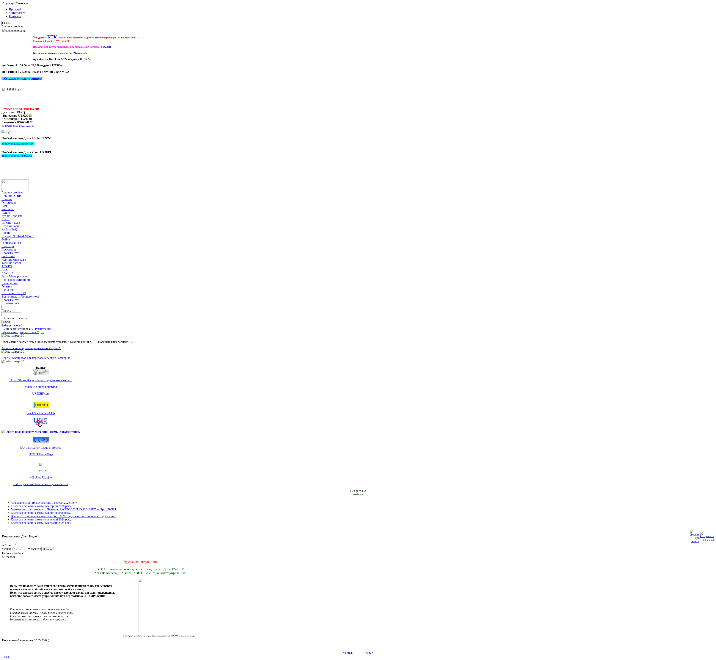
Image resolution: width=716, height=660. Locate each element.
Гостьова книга (11, 242)
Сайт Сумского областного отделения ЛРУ (40, 484)
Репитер (6, 286)
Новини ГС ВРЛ (12, 195)
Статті (5, 219)
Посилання (8, 249)
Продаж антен (10, 252)
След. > (368, 652)
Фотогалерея (17, 12)
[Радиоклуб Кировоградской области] (41, 407)
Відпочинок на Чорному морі (20, 296)
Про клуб (15, 9)
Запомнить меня (16, 318)
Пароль (6, 310)
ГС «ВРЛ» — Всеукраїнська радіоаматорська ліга (40, 380)
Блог (4, 205)
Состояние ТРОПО (13, 293)
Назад (5, 656)
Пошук (5, 212)
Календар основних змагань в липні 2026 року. (41, 512)
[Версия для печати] (694, 535)
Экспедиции (9, 283)
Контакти (15, 16)
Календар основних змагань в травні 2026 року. (41, 522)
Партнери (7, 246)
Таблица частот (11, 263)
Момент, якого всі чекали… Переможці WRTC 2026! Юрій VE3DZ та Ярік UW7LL (64, 509)
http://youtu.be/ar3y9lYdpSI (17, 143)
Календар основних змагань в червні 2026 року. (41, 519)
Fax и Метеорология (14, 276)
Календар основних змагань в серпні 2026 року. (41, 506)
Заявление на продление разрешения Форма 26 (31, 348)
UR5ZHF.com (40, 393)
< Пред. (348, 652)
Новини (6, 199)
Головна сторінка (12, 192)
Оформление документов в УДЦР (22, 332)
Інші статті (8, 256)
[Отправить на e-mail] (707, 535)
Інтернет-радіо (10, 222)
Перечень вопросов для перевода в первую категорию (35, 357)
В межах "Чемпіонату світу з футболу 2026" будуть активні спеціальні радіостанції (63, 516)
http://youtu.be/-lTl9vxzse (17, 155)
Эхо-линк (7, 289)
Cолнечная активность (15, 279)
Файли (5, 239)
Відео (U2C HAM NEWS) (17, 236)
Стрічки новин (11, 226)
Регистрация (43, 328)
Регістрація (8, 202)
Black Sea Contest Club (41, 413)
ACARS (6, 266)
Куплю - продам (11, 216)
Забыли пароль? (11, 325)
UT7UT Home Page (41, 454)
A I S (4, 269)
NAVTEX (7, 273)
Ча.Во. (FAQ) (9, 229)
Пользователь (10, 303)
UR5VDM (40, 470)
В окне (5, 232)
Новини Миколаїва (13, 259)
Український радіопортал (41, 386)
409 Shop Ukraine (41, 477)
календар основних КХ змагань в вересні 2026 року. (44, 502)
